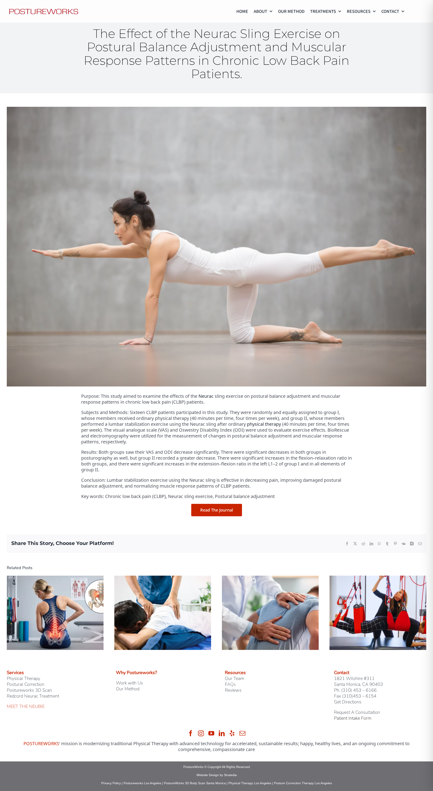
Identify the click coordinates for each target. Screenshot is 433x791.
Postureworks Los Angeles (142, 783)
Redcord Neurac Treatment (33, 696)
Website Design (207, 775)
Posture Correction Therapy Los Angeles (303, 783)
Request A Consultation (357, 712)
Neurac (206, 396)
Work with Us (129, 683)
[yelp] (232, 733)
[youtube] (211, 733)
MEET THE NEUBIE (26, 706)
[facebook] (190, 733)
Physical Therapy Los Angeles (249, 783)
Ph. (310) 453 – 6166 (355, 690)
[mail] (242, 733)
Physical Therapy (23, 678)
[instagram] (201, 733)
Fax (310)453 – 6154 (355, 696)
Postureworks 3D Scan (29, 690)
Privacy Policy (111, 783)
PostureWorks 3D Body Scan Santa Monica (195, 783)
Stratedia (230, 775)
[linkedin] (222, 733)
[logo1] (44, 8)
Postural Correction (25, 684)
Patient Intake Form (352, 718)
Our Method (127, 689)
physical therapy (264, 424)
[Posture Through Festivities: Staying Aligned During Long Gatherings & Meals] (377, 579)
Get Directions (348, 702)
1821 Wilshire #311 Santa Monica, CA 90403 (358, 681)
